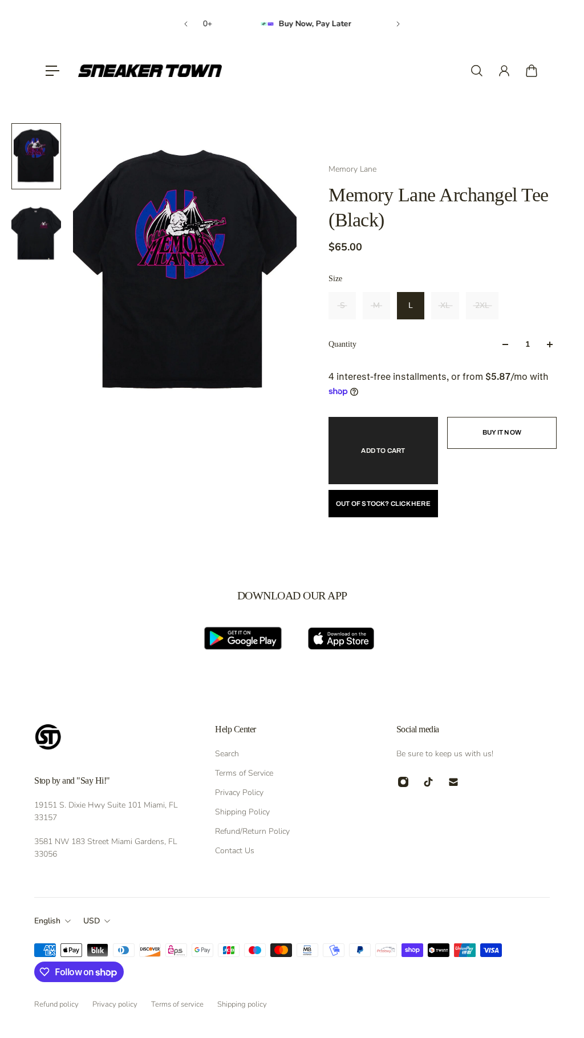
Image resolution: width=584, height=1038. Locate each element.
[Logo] (150, 70)
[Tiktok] (428, 781)
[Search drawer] (476, 70)
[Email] (453, 781)
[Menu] (52, 70)
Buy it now (501, 432)
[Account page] (504, 70)
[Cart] (531, 70)
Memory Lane (352, 169)
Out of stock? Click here (383, 503)
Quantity (342, 344)
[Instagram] (403, 781)
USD (91, 920)
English (47, 920)
